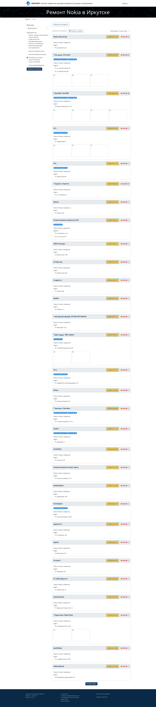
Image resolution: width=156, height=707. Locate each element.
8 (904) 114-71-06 (112, 666)
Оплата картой (33, 37)
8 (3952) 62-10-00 (112, 615)
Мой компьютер (60, 37)
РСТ (55, 128)
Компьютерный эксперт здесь (66, 467)
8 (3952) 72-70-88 (112, 485)
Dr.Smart (57, 560)
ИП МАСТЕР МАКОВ (78, 316)
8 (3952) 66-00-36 (112, 579)
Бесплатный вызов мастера (37, 54)
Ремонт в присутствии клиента (38, 35)
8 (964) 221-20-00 (112, 648)
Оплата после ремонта (36, 43)
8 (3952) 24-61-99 (112, 524)
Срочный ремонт (34, 48)
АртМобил (58, 648)
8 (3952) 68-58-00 (112, 184)
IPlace (56, 390)
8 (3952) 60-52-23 (112, 298)
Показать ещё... (91, 684)
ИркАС (56, 542)
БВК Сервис (69, 335)
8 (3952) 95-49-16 (112, 262)
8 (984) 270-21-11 (112, 316)
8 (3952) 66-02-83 (112, 449)
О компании (64, 694)
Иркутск (125, 3)
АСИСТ (56, 429)
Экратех (65, 184)
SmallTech (58, 449)
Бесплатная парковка (35, 46)
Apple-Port (58, 524)
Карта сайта (64, 699)
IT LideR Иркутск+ (61, 579)
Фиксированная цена (35, 41)
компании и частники (35, 58)
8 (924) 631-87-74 (112, 597)
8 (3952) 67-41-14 (112, 37)
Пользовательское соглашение (70, 697)
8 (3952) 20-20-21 (112, 220)
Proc (55, 370)
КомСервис (58, 504)
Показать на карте (76, 31)
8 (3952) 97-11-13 (112, 429)
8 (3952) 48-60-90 (112, 55)
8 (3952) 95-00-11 (112, 280)
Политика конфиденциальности (70, 695)
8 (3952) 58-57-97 (112, 504)
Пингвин (66, 408)
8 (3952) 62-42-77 (112, 542)
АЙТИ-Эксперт (59, 244)
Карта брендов (65, 701)
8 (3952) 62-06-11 (112, 244)
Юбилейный (59, 666)
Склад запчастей (34, 39)
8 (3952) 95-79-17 (112, 370)
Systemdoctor (59, 597)
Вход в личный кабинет (103, 694)
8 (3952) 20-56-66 (112, 408)
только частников (34, 62)
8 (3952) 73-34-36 (112, 390)
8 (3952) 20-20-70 (112, 202)
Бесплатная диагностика (36, 51)
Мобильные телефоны (61, 24)
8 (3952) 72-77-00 (112, 467)
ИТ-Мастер (58, 262)
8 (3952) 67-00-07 (112, 128)
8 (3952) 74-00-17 (112, 335)
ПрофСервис (59, 485)
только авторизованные (36, 65)
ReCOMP (65, 93)
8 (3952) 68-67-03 (112, 560)
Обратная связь (101, 697)
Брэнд (56, 202)
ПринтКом (68, 615)
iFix (55, 163)
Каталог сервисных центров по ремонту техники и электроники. (62, 3)
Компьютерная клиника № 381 (66, 220)
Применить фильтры (34, 69)
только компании (34, 60)
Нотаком (66, 55)
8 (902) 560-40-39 (112, 93)
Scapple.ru (58, 280)
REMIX (56, 298)
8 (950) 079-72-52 (112, 163)
